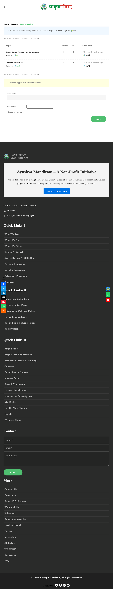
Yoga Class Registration (18, 355)
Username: (11, 93)
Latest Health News (16, 390)
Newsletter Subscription (18, 396)
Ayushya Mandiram (50, 578)
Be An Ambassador (15, 519)
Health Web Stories (15, 408)
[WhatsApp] (3, 306)
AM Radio (10, 402)
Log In (98, 119)
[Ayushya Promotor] (108, 294)
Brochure (9, 282)
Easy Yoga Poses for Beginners (22, 52)
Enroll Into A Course (16, 372)
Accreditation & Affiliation (19, 258)
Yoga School (11, 349)
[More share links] (3, 310)
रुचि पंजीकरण (10, 549)
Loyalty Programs (14, 270)
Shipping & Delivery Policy (19, 311)
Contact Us (10, 489)
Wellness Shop (12, 420)
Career (8, 531)
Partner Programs (14, 264)
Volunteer (9, 513)
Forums (14, 24)
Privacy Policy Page (15, 305)
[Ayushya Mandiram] (108, 289)
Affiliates (9, 543)
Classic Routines (14, 63)
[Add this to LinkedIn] (3, 293)
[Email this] (3, 297)
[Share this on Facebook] (3, 284)
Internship (10, 537)
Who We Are (11, 234)
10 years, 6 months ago (58, 30)
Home (6, 24)
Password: (11, 106)
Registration (11, 329)
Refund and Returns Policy (19, 323)
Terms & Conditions (15, 317)
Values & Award (13, 252)
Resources (10, 555)
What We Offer (13, 246)
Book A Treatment (14, 384)
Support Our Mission (56, 191)
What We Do (11, 240)
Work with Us (11, 507)
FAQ (6, 561)
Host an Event (12, 525)
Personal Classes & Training (20, 361)
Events (8, 414)
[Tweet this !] (3, 288)
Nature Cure (11, 378)
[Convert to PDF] (3, 302)
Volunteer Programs (15, 276)
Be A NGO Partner (15, 501)
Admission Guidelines (16, 299)
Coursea (9, 367)
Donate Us (10, 495)
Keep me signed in (17, 112)
